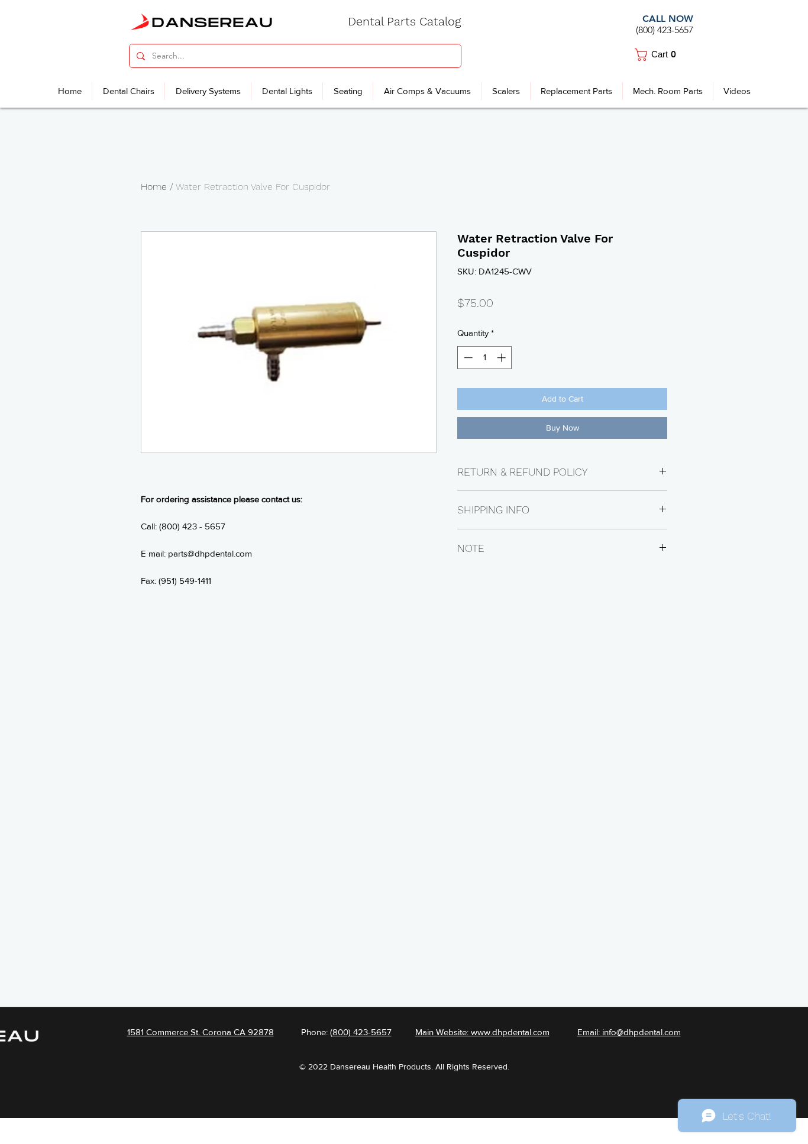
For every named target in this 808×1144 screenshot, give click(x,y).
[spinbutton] (485, 358)
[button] (660, 55)
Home (154, 186)
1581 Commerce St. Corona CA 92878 (200, 1032)
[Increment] (502, 358)
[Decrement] (467, 358)
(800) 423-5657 (664, 29)
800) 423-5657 (362, 1032)
